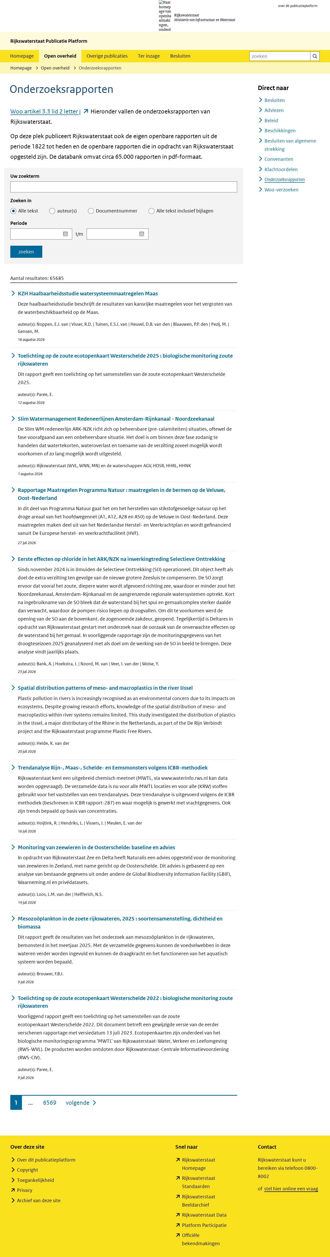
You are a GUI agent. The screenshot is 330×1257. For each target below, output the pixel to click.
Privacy (24, 1190)
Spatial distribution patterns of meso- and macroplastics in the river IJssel (105, 688)
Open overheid (60, 56)
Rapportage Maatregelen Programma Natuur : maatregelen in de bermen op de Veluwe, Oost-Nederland (121, 494)
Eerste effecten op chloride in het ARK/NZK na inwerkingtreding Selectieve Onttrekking (121, 559)
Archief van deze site (39, 1200)
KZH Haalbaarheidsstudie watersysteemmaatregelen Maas (88, 293)
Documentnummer (116, 211)
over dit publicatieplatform (298, 6)
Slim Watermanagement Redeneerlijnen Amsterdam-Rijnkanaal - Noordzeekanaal (116, 419)
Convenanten (279, 159)
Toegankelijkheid (35, 1180)
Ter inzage (149, 56)
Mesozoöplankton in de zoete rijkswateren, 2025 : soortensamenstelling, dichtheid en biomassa (120, 923)
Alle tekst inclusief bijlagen (184, 211)
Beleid (271, 120)
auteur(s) (67, 211)
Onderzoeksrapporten (285, 179)
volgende (81, 1102)
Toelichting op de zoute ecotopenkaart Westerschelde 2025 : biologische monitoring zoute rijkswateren (125, 360)
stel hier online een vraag (291, 1189)
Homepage (22, 56)
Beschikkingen (280, 131)
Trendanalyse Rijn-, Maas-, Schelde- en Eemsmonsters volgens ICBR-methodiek (113, 768)
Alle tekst (28, 211)
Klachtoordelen (281, 169)
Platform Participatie (204, 1225)
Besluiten (180, 56)
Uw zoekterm (24, 176)
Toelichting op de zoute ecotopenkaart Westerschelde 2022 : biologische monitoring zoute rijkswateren (125, 1002)
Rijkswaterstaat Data (204, 1215)
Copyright (27, 1170)
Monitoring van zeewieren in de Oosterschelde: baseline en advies (96, 847)
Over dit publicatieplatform (46, 1160)
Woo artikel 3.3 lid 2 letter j (49, 111)
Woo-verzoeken (282, 190)
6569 (49, 1102)
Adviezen (274, 110)
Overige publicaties (107, 56)
